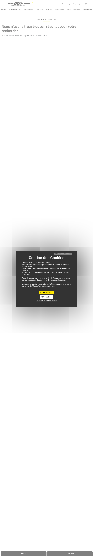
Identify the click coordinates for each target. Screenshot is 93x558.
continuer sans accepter (63, 254)
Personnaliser (46, 297)
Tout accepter (47, 292)
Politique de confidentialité (47, 301)
